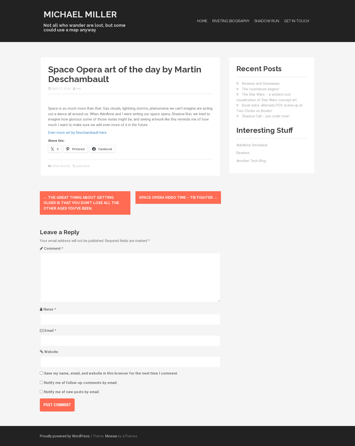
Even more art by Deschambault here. (78, 132)
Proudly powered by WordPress (65, 436)
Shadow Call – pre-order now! (265, 116)
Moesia (111, 436)
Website (51, 352)
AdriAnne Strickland (251, 145)
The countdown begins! (260, 89)
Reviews (242, 153)
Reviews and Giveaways (261, 83)
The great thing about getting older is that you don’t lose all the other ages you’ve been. (81, 203)
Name (49, 309)
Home (202, 21)
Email (50, 330)
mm (78, 88)
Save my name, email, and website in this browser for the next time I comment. (111, 373)
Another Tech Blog (251, 161)
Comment (53, 248)
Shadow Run (266, 21)
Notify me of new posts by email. (72, 392)
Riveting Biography (230, 21)
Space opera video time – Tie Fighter (178, 197)
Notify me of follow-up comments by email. (81, 383)
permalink (82, 166)
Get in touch (296, 21)
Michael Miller (80, 14)
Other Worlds (61, 166)
